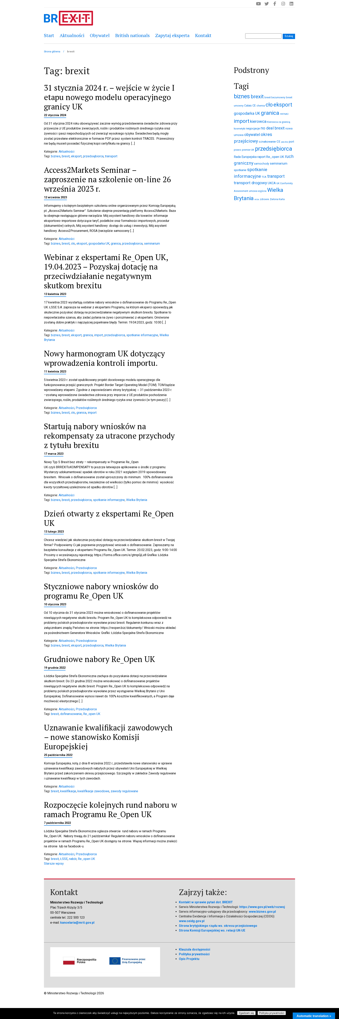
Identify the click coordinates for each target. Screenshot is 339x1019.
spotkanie (240, 170)
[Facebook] (275, 3)
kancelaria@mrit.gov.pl (77, 922)
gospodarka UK (98, 243)
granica (116, 243)
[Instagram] (283, 3)
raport (261, 157)
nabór (73, 859)
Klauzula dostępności (194, 949)
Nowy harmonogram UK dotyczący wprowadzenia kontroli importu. (104, 358)
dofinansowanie (71, 714)
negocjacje (253, 128)
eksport (76, 156)
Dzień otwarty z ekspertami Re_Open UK (109, 518)
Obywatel (100, 35)
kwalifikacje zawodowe (93, 791)
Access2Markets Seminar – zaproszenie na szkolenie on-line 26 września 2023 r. (107, 179)
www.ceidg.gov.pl (191, 921)
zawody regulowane (124, 791)
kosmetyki (239, 128)
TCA (264, 176)
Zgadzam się (246, 1012)
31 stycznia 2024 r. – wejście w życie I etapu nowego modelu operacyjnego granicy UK (109, 97)
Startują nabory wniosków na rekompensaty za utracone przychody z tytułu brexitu (109, 435)
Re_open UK (91, 714)
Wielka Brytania (136, 500)
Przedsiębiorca (86, 408)
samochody (261, 163)
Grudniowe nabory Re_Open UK (99, 659)
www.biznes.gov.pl (262, 911)
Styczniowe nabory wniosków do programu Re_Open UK (101, 591)
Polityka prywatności (194, 954)
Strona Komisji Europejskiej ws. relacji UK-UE (212, 930)
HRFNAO (284, 114)
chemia (261, 105)
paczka (284, 142)
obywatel (252, 134)
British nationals (132, 35)
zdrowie (264, 199)
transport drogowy (250, 182)
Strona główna (52, 51)
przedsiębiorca (93, 156)
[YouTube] (258, 3)
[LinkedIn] (291, 3)
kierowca (258, 121)
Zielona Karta (277, 199)
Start (49, 35)
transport (111, 156)
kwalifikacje (68, 791)
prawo (237, 149)
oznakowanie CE (269, 141)
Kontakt (203, 35)
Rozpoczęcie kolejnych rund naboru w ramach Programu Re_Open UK (110, 809)
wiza (256, 199)
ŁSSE (64, 859)
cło (73, 243)
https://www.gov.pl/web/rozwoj (262, 907)
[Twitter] (266, 3)
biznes (55, 156)
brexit (66, 156)
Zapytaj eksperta (172, 35)
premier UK (248, 149)
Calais (248, 105)
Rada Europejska (245, 157)
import (98, 335)
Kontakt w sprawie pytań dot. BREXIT (206, 902)
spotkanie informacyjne (142, 335)
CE (254, 105)
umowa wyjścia (257, 190)
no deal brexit (273, 128)
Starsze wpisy (54, 863)
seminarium (152, 243)
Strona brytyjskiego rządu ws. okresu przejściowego (218, 926)
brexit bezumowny (274, 97)
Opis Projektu (189, 959)
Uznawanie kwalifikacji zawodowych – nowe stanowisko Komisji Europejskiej (108, 736)
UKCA (272, 183)
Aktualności (72, 35)
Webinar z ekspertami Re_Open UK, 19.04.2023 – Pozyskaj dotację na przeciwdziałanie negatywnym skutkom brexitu (106, 271)
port (291, 141)
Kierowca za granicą (278, 121)
